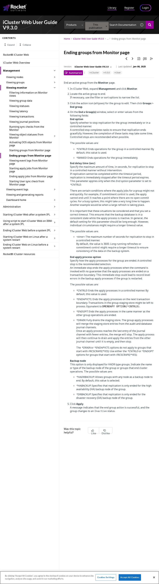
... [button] (107, 38)
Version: (68, 66)
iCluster (95, 72)
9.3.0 (107, 72)
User (118, 72)
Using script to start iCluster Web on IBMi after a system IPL (27, 222)
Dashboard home (16, 200)
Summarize (75, 72)
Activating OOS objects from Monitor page (30, 144)
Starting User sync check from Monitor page (26, 183)
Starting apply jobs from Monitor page (28, 170)
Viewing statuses (19, 106)
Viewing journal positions (24, 121)
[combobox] (111, 25)
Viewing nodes (14, 77)
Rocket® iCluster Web (16, 54)
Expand (11, 44)
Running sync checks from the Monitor (26, 128)
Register (129, 7)
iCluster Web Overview (16, 62)
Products (71, 25)
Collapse (27, 44)
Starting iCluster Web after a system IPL (26, 214)
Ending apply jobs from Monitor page (31, 176)
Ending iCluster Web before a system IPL (27, 230)
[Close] (154, 577)
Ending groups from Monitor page (30, 155)
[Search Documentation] (150, 25)
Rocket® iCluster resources (19, 254)
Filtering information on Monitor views (28, 94)
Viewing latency (18, 111)
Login (145, 7)
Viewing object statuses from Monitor (26, 136)
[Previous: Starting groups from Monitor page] (126, 59)
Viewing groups (15, 82)
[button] (106, 26)
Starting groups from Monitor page (29, 150)
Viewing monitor (16, 87)
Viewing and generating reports (24, 194)
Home (67, 38)
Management (11, 70)
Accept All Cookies (129, 577)
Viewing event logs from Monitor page (28, 162)
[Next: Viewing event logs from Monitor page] (132, 59)
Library (112, 7)
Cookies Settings (105, 577)
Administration (12, 206)
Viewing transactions (21, 116)
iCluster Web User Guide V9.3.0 (88, 38)
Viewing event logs (17, 189)
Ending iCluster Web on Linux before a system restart (25, 246)
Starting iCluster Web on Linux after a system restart (25, 238)
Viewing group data (20, 100)
